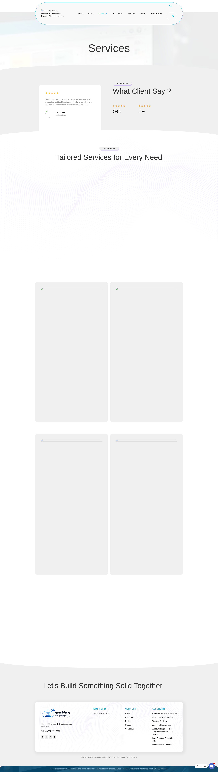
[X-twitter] (50, 737)
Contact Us (156, 13)
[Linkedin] (54, 737)
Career (143, 13)
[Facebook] (42, 737)
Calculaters (117, 13)
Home (80, 13)
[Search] (173, 16)
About (91, 13)
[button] (169, 6)
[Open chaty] (212, 766)
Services (102, 13)
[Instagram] (46, 737)
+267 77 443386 (53, 731)
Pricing (131, 13)
